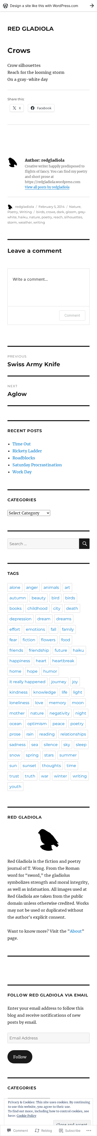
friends (16, 650)
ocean (15, 723)
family (68, 629)
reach (58, 217)
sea (34, 744)
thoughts (51, 765)
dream (43, 619)
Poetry (12, 212)
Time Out (21, 443)
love (39, 702)
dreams (63, 619)
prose (15, 734)
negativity (59, 713)
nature (34, 217)
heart (41, 660)
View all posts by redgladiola (47, 187)
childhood (37, 608)
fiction (29, 639)
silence (51, 744)
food (65, 639)
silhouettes (73, 217)
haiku (23, 217)
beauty (39, 598)
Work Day (22, 471)
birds (40, 212)
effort (14, 629)
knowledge (44, 692)
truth (30, 776)
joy (75, 681)
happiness (19, 660)
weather (25, 222)
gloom (71, 212)
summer (68, 755)
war (44, 776)
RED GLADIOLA (30, 28)
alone (14, 587)
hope (32, 671)
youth (15, 786)
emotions (35, 629)
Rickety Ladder (27, 450)
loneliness (19, 702)
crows (50, 212)
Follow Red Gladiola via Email (47, 995)
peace (58, 723)
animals (51, 587)
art (67, 587)
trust (14, 776)
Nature (75, 207)
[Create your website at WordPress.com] (48, 5)
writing (39, 222)
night (80, 713)
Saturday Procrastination (37, 464)
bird (55, 598)
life (64, 692)
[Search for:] (43, 543)
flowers (48, 639)
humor (50, 671)
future (61, 650)
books (15, 608)
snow (14, 755)
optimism (37, 723)
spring (32, 755)
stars (49, 755)
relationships (73, 734)
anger (32, 587)
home (15, 671)
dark (60, 212)
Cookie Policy (26, 1116)
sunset (29, 765)
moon (78, 702)
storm (12, 222)
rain (30, 734)
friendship (39, 650)
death (72, 608)
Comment (72, 315)
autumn (17, 598)
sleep (81, 744)
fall (53, 629)
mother (17, 713)
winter (60, 776)
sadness (17, 744)
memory (57, 702)
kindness (18, 692)
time (71, 765)
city (56, 608)
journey (58, 681)
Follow (19, 1056)
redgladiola (24, 207)
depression (20, 619)
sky (66, 744)
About (76, 931)
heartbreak (63, 660)
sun (13, 765)
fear (13, 639)
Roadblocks (23, 457)
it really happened (27, 681)
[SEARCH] (84, 543)
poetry (47, 217)
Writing (25, 212)
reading (47, 734)
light (77, 692)
